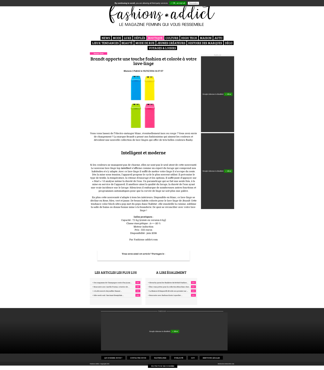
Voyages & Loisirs (162, 48)
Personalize (193, 3)
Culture (171, 38)
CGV (193, 358)
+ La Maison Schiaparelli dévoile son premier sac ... (168, 291)
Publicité (178, 358)
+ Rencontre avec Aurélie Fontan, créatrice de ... (110, 287)
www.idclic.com (229, 364)
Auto (218, 38)
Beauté (127, 43)
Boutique (155, 38)
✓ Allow (228, 94)
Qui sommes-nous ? (113, 358)
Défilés (139, 38)
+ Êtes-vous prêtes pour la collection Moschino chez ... (169, 287)
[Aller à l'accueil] (162, 14)
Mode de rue (145, 43)
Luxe (127, 38)
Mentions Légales (211, 358)
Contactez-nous (138, 358)
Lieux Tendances (105, 43)
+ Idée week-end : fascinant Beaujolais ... (108, 295)
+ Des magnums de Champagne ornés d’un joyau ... (112, 283)
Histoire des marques (205, 43)
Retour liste (98, 53)
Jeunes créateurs (171, 43)
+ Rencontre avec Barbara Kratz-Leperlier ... (165, 295)
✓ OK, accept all (177, 3)
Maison (206, 38)
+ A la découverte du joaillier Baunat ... (107, 291)
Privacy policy (205, 3)
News (106, 38)
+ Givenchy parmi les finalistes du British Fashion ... (168, 283)
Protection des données (162, 366)
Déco (228, 43)
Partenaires (160, 358)
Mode (117, 38)
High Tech (189, 38)
